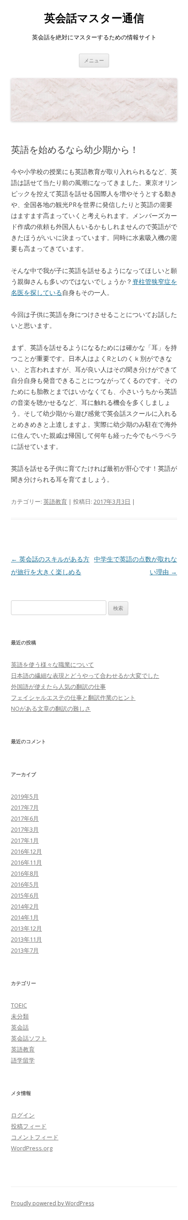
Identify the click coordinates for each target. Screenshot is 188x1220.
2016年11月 (26, 862)
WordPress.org (31, 1148)
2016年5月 (25, 884)
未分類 (20, 1016)
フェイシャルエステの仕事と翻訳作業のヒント (73, 697)
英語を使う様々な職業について (52, 664)
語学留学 (23, 1060)
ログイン (23, 1115)
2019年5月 (25, 796)
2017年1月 (25, 840)
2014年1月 (25, 917)
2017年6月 (25, 818)
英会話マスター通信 (94, 18)
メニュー (94, 60)
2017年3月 (25, 829)
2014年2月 (25, 906)
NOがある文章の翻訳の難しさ (51, 708)
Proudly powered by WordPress (52, 1203)
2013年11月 (26, 939)
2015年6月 (25, 895)
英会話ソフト (29, 1038)
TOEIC (19, 1005)
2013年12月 (26, 928)
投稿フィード (29, 1126)
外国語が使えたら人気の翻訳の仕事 (58, 686)
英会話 (20, 1027)
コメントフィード (34, 1137)
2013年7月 (25, 950)
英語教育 (55, 501)
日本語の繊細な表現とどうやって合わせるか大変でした (85, 675)
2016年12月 (26, 851)
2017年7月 (25, 807)
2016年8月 (25, 873)
